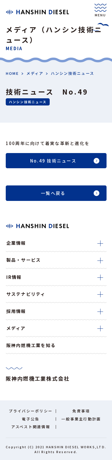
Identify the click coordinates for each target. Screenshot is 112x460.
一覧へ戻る (53, 193)
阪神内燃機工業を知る (31, 345)
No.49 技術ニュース (53, 161)
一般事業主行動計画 (81, 419)
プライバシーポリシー (31, 411)
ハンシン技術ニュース (72, 73)
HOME (12, 73)
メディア (35, 73)
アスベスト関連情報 (30, 426)
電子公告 (30, 419)
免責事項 (81, 411)
